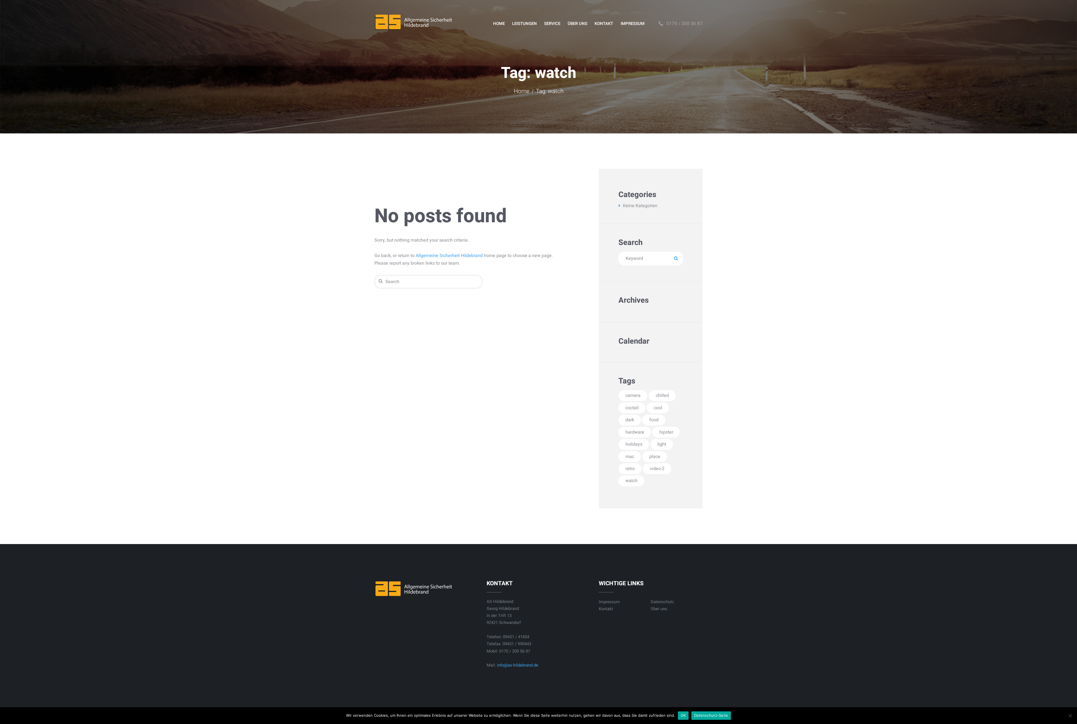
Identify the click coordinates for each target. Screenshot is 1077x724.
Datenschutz (662, 602)
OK (683, 715)
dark (629, 420)
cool (658, 407)
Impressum (609, 602)
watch (631, 480)
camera (633, 395)
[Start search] (380, 281)
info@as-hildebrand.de (517, 665)
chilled (662, 395)
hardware (634, 432)
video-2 (657, 468)
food (654, 420)
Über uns (659, 609)
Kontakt (606, 609)
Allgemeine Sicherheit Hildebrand (449, 255)
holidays (633, 444)
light (661, 444)
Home (522, 91)
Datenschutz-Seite (711, 715)
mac (629, 456)
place (654, 456)
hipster (666, 432)
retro (630, 468)
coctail (632, 407)
